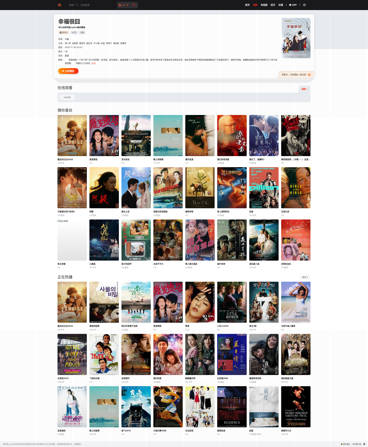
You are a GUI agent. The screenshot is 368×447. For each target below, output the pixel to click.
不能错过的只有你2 (66, 211)
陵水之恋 (125, 211)
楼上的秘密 (158, 159)
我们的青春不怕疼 (129, 326)
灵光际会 (125, 159)
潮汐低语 (189, 159)
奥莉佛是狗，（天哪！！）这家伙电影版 (295, 159)
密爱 (187, 326)
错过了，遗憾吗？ (257, 159)
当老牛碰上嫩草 (288, 326)
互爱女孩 (285, 211)
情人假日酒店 (191, 264)
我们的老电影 (223, 159)
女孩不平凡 (158, 264)
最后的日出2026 (65, 159)
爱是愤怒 (93, 159)
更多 (304, 277)
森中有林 (221, 264)
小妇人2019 (222, 326)
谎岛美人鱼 (254, 264)
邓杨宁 (109, 43)
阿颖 (91, 211)
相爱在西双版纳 (160, 211)
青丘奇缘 (61, 264)
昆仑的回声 (126, 264)
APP (294, 4)
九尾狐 (92, 264)
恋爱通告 (61, 430)
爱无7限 (252, 326)
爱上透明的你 (223, 211)
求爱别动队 (286, 264)
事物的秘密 (94, 326)
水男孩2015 (63, 378)
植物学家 (189, 211)
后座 (251, 211)
